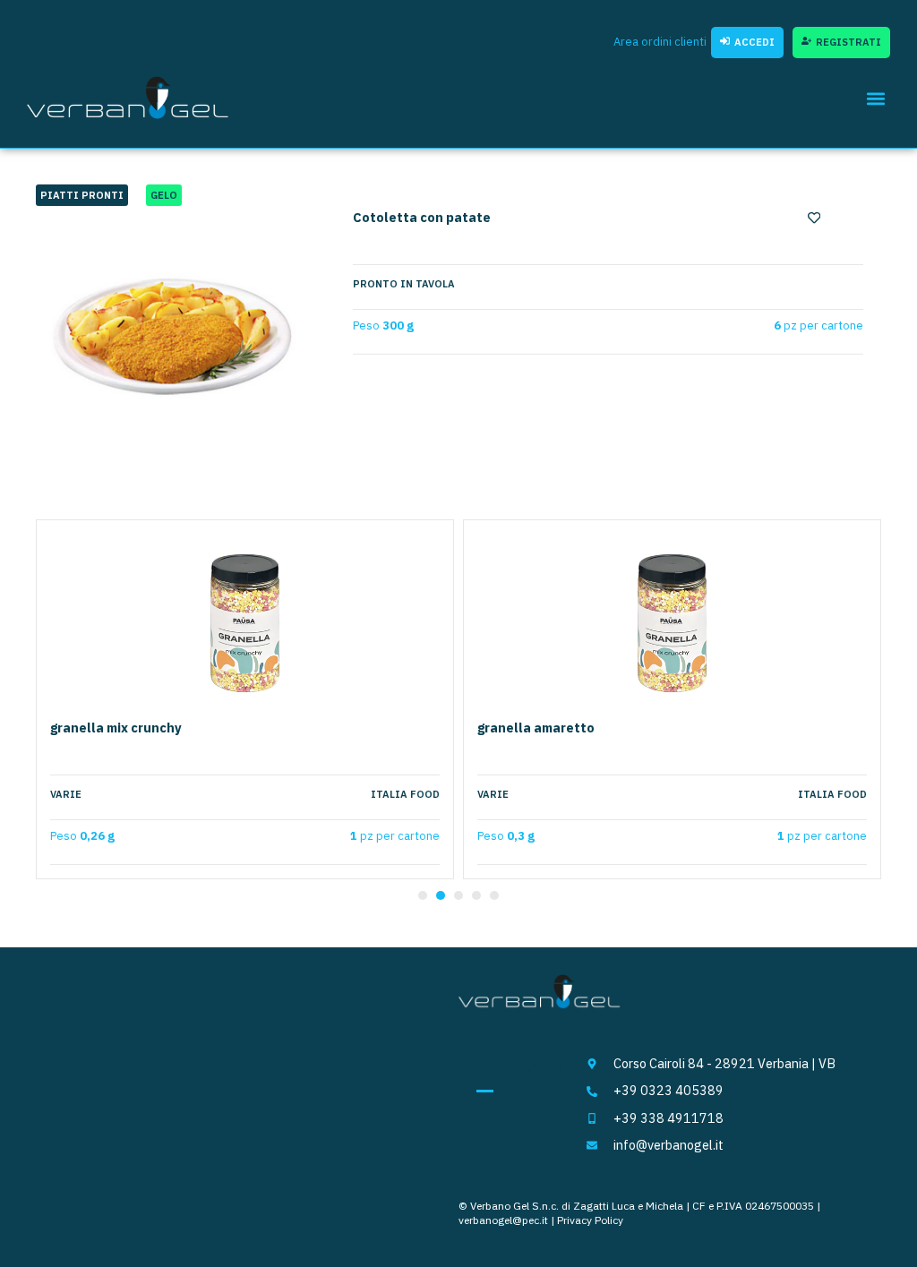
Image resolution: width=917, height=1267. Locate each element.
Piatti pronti (82, 195)
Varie (65, 794)
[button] (875, 98)
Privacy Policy (590, 1220)
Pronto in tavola (404, 284)
